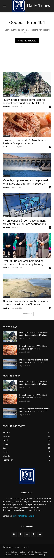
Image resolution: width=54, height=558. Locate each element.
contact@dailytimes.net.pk (24, 516)
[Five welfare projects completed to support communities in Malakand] (27, 84)
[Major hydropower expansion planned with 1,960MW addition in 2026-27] (27, 165)
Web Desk (6, 107)
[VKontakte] (39, 534)
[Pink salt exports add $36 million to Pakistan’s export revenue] (27, 124)
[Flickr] (26, 534)
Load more (26, 314)
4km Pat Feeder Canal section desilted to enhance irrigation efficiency (26, 303)
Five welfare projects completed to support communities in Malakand (24, 101)
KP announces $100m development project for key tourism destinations (24, 222)
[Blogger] (14, 534)
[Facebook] (20, 534)
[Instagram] (33, 534)
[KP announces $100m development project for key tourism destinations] (27, 205)
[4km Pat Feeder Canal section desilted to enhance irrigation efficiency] (27, 286)
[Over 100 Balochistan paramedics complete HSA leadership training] (27, 245)
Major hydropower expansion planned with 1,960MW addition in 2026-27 (25, 182)
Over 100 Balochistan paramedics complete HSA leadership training (23, 262)
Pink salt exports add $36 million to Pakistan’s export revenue (24, 142)
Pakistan (6, 95)
